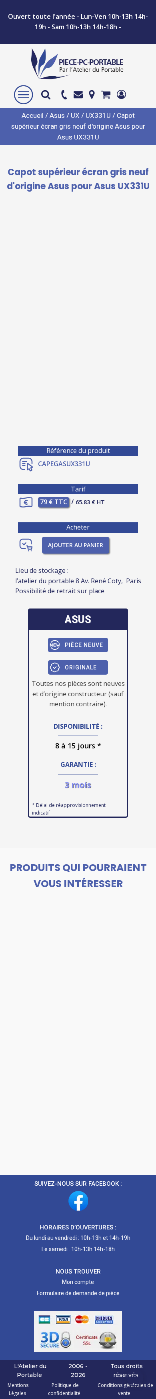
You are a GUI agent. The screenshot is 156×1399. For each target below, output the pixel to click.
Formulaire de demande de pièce (78, 1293)
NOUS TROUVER (78, 1271)
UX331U (98, 115)
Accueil (33, 115)
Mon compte (78, 1282)
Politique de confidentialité (64, 1389)
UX (75, 115)
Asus (57, 115)
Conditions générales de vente (124, 1389)
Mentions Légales (18, 1389)
